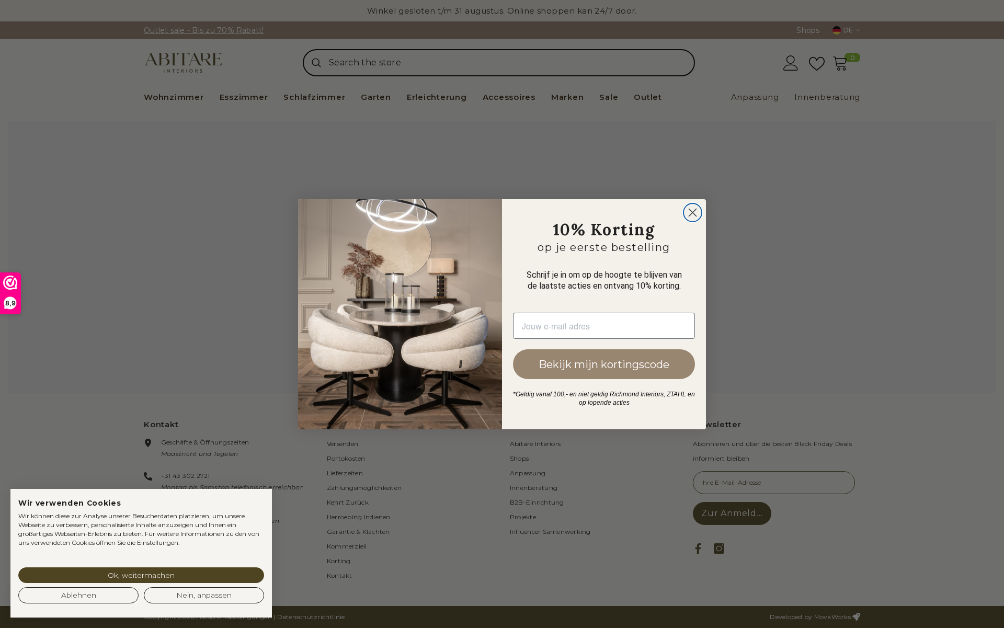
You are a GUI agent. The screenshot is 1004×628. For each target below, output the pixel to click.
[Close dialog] (692, 212)
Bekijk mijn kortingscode (604, 364)
